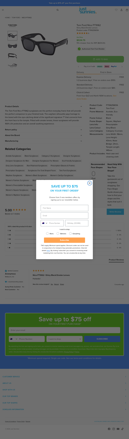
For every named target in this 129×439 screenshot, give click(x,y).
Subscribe (64, 240)
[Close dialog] (89, 183)
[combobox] (44, 223)
